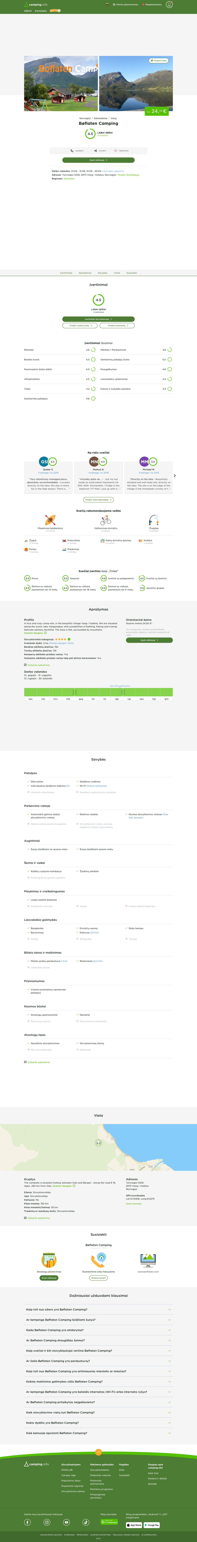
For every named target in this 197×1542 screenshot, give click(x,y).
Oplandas (69, 178)
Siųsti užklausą (97, 160)
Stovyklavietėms (99, 1469)
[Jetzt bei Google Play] (152, 1525)
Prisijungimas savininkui (97, 1496)
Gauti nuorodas (134, 1204)
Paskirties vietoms (100, 1475)
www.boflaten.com (148, 1271)
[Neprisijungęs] (169, 4)
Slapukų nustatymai (100, 1535)
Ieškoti (28, 10)
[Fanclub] (55, 10)
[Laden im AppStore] (134, 1525)
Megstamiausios (154, 4)
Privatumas (82, 1535)
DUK (121, 1469)
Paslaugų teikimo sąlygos (126, 1535)
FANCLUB (67, 1469)
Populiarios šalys (70, 1480)
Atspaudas (69, 1535)
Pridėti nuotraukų (116, 325)
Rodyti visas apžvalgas (97, 500)
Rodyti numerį (99, 1278)
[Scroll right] (174, 476)
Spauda (152, 1483)
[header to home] (35, 4)
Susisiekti (124, 1475)
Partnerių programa (101, 1489)
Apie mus (153, 1473)
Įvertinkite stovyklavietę (97, 319)
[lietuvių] (107, 4)
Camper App (68, 1475)
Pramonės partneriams (97, 1482)
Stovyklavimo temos (73, 1491)
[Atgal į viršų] (98, 1452)
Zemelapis (41, 10)
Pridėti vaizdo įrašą (79, 325)
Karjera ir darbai (157, 1478)
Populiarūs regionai (72, 1485)
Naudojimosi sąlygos (51, 1535)
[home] (36, 1463)
